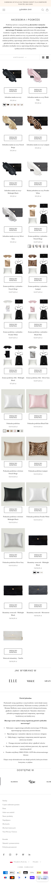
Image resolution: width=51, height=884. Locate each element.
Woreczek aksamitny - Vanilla (13, 658)
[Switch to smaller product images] (47, 57)
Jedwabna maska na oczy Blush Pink (38, 98)
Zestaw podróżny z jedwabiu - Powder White (13, 333)
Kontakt (5, 839)
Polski (35, 862)
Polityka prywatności (9, 847)
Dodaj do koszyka (13, 90)
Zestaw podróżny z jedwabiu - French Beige (38, 237)
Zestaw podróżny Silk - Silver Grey (38, 378)
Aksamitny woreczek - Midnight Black (38, 563)
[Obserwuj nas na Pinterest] (16, 854)
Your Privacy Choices (9, 832)
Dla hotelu (6, 824)
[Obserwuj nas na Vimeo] (23, 854)
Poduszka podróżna (13, 423)
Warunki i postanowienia (10, 843)
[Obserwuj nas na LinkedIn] (29, 854)
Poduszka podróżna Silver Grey (13, 562)
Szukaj (4, 801)
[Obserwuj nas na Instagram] (10, 854)
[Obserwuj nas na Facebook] (3, 854)
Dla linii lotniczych (9, 828)
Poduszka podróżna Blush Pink (37, 423)
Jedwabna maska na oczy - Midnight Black (13, 192)
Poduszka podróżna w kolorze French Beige (13, 472)
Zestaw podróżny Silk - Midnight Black (13, 379)
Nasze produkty (7, 816)
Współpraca (6, 820)
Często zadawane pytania (10, 804)
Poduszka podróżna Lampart (38, 471)
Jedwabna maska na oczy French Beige (13, 146)
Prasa (4, 808)
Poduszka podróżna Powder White (37, 517)
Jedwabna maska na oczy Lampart (38, 145)
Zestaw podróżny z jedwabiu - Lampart (38, 287)
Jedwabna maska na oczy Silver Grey (13, 237)
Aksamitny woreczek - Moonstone (37, 612)
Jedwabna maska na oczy (13, 97)
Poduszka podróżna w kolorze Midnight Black (13, 518)
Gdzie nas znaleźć (8, 812)
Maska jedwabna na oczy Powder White (38, 192)
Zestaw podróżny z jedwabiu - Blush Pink (38, 333)
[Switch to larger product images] (43, 57)
